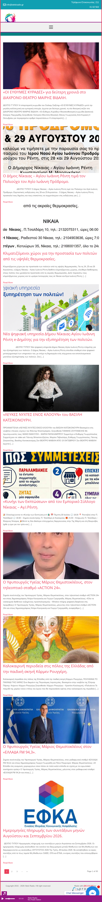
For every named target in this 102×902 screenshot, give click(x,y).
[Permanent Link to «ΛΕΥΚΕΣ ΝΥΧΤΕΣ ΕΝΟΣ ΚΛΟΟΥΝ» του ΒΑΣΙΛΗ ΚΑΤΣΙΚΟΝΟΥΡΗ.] (51, 388)
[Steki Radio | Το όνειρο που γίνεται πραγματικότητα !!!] (51, 19)
